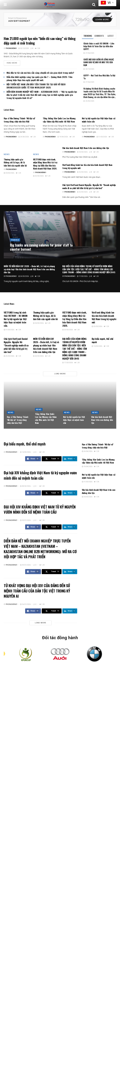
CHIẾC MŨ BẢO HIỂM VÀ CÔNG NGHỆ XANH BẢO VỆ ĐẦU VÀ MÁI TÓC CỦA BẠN (98, 62)
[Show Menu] (5, 4)
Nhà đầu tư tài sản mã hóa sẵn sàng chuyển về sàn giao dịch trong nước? (40, 72)
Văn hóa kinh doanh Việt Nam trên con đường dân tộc (85, 148)
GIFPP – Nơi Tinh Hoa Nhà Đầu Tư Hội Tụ (99, 77)
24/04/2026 (24, 137)
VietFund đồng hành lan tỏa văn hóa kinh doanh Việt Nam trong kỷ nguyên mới (87, 166)
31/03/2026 (102, 137)
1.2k (34, 137)
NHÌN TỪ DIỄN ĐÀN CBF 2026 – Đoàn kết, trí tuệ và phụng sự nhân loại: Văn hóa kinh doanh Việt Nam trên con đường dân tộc (29, 269)
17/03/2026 (83, 276)
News (7, 154)
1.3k (38, 48)
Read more (13, 62)
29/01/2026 (26, 565)
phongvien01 (11, 48)
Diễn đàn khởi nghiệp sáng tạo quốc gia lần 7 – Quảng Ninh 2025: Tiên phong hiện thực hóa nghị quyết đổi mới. (39, 78)
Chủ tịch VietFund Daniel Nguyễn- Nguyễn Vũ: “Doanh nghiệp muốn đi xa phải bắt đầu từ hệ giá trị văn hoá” (89, 186)
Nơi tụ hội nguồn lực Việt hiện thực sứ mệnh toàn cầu (98, 120)
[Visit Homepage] (49, 5)
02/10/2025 (24, 48)
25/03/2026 (39, 176)
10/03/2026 (97, 346)
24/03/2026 (24, 276)
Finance (15, 240)
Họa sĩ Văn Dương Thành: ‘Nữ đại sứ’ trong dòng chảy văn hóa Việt (19, 120)
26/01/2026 (26, 604)
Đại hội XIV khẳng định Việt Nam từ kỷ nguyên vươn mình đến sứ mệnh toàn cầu (40, 475)
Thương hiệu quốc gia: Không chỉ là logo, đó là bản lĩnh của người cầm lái (15, 162)
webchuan (16, 255)
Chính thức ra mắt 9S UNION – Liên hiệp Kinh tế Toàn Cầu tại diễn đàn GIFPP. (98, 46)
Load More (60, 373)
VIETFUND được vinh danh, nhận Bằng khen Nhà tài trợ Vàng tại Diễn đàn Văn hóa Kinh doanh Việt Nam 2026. (45, 164)
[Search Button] (93, 4)
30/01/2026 (26, 520)
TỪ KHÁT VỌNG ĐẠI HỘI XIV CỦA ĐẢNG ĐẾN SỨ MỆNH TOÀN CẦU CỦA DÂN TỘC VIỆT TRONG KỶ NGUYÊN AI (37, 591)
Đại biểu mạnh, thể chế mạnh (102, 340)
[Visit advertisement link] (60, 19)
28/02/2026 (26, 486)
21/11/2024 (28, 255)
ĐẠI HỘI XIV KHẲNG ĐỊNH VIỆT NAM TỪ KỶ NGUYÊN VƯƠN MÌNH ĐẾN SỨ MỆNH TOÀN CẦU (40, 509)
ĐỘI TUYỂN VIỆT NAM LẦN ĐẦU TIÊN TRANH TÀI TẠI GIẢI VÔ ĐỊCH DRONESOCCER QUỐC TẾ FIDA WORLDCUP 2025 (36, 86)
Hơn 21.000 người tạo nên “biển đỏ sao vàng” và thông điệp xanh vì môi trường (39, 40)
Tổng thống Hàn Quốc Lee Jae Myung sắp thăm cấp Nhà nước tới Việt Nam (59, 120)
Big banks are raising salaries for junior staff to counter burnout (41, 247)
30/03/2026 (9, 173)
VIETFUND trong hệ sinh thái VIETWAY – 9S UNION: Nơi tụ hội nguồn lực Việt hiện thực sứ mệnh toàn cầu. (16, 319)
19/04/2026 (63, 137)
